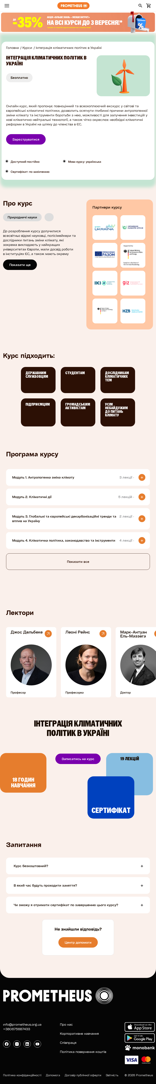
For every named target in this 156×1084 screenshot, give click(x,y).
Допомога (53, 1075)
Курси (27, 48)
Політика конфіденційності (22, 1075)
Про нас (66, 1024)
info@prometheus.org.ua (22, 1024)
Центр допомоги (78, 942)
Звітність (112, 1075)
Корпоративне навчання (79, 1034)
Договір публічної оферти (83, 1075)
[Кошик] (148, 6)
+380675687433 (16, 1029)
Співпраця (68, 1043)
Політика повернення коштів (83, 1052)
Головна (12, 48)
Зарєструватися (25, 139)
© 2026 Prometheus (139, 1075)
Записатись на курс (78, 759)
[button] (140, 5)
